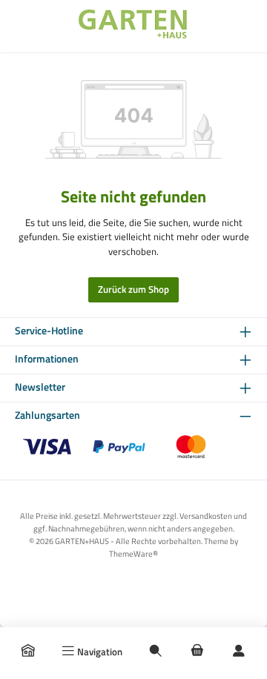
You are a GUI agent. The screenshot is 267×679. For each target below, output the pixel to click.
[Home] (28, 651)
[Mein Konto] (239, 651)
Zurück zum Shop (133, 289)
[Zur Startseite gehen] (133, 26)
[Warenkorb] (197, 651)
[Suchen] (156, 651)
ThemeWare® (133, 553)
